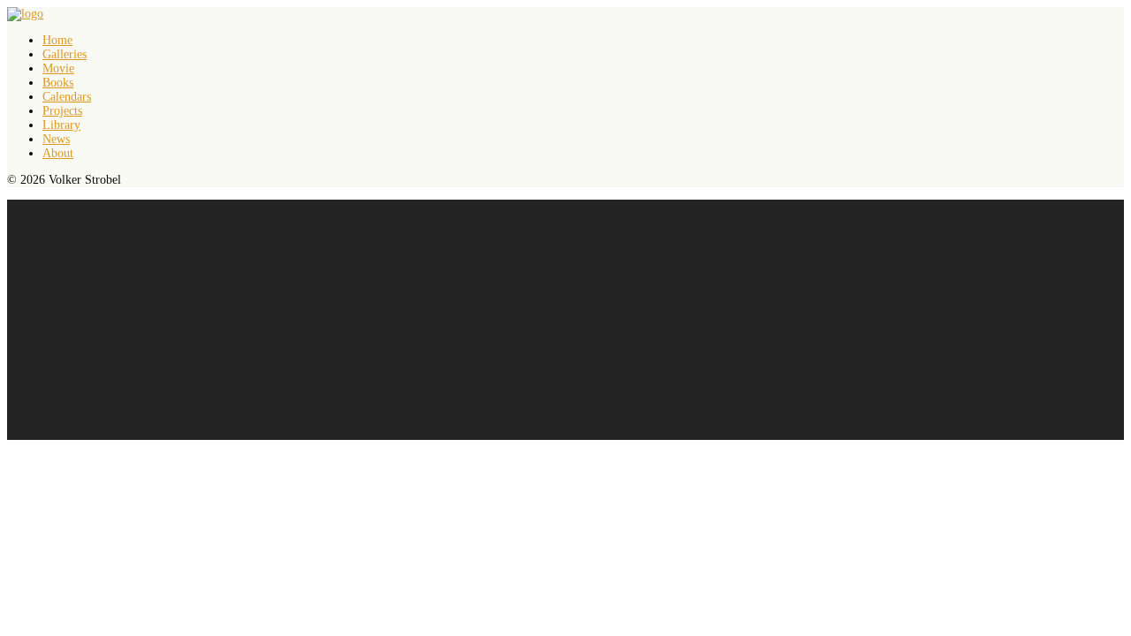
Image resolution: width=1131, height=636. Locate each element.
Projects (62, 110)
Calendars (66, 96)
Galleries (64, 54)
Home (57, 40)
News (56, 139)
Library (61, 125)
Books (57, 82)
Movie (58, 68)
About (57, 153)
